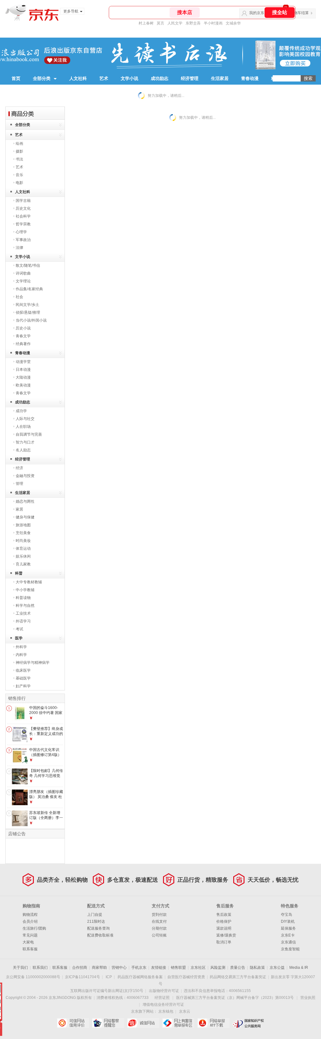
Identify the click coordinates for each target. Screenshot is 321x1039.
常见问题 (30, 935)
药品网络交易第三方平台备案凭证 (238, 977)
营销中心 (119, 967)
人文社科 (78, 78)
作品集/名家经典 (29, 289)
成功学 (21, 411)
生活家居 (220, 78)
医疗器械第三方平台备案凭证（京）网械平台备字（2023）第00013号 (235, 997)
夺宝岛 (286, 914)
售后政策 (223, 914)
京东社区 (198, 967)
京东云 (184, 1011)
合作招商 (79, 967)
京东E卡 (288, 935)
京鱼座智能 (290, 949)
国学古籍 (23, 200)
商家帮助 (99, 967)
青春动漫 (250, 78)
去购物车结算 (297, 13)
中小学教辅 (25, 590)
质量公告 (237, 967)
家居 (19, 509)
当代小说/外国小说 (31, 320)
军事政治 (23, 240)
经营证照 (162, 997)
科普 (275, 78)
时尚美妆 (23, 540)
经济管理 (189, 78)
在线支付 (159, 921)
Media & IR (298, 967)
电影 (19, 183)
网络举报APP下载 (213, 1023)
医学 (19, 638)
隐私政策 (257, 967)
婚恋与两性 (25, 501)
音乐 (19, 175)
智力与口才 (25, 442)
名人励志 (23, 450)
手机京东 (138, 967)
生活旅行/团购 (34, 928)
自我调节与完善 (29, 434)
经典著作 (23, 344)
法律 (19, 247)
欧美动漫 (23, 385)
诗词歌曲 (23, 273)
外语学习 (23, 621)
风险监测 (217, 967)
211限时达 (96, 921)
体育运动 (23, 548)
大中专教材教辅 (29, 582)
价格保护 (223, 921)
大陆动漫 (23, 377)
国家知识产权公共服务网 (248, 1023)
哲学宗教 (23, 224)
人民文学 (174, 23)
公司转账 (159, 935)
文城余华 (233, 23)
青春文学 (23, 336)
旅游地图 (23, 525)
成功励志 (159, 78)
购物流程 (30, 914)
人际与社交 (25, 419)
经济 (19, 468)
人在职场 (23, 426)
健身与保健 (25, 517)
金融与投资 (25, 476)
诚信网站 (143, 1023)
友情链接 (158, 967)
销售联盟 (178, 967)
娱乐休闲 (23, 556)
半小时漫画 (213, 23)
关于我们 (20, 967)
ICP (109, 977)
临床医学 (23, 670)
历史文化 (23, 208)
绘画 (19, 143)
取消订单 (223, 942)
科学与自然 (25, 605)
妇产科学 (23, 686)
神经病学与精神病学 (33, 662)
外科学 (21, 647)
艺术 (103, 78)
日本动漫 (23, 369)
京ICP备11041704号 (82, 977)
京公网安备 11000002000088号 (33, 977)
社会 (19, 297)
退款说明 (223, 928)
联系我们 (40, 967)
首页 (16, 78)
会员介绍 (30, 921)
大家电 (28, 942)
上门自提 (94, 914)
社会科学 (23, 216)
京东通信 (288, 942)
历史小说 (23, 328)
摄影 (19, 151)
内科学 (21, 655)
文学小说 (129, 78)
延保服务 (288, 928)
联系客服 (30, 949)
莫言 (160, 23)
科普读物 (23, 598)
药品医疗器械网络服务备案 (140, 977)
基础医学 (23, 678)
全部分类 (41, 78)
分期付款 (159, 928)
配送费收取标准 (100, 935)
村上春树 (146, 23)
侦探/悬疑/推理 (28, 312)
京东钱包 (165, 1011)
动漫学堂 (23, 361)
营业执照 (307, 997)
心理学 (21, 232)
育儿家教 (23, 564)
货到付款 (159, 914)
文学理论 (23, 281)
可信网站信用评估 (73, 1023)
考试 (19, 629)
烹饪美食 (23, 533)
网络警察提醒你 (108, 1023)
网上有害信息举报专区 (178, 1023)
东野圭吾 (193, 23)
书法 (19, 159)
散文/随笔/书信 (28, 265)
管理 (19, 483)
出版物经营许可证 (164, 991)
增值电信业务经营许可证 (163, 1004)
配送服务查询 (98, 928)
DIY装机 (288, 921)
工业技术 (23, 613)
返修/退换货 (226, 935)
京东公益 (277, 967)
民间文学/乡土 (27, 304)
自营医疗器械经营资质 (186, 977)
